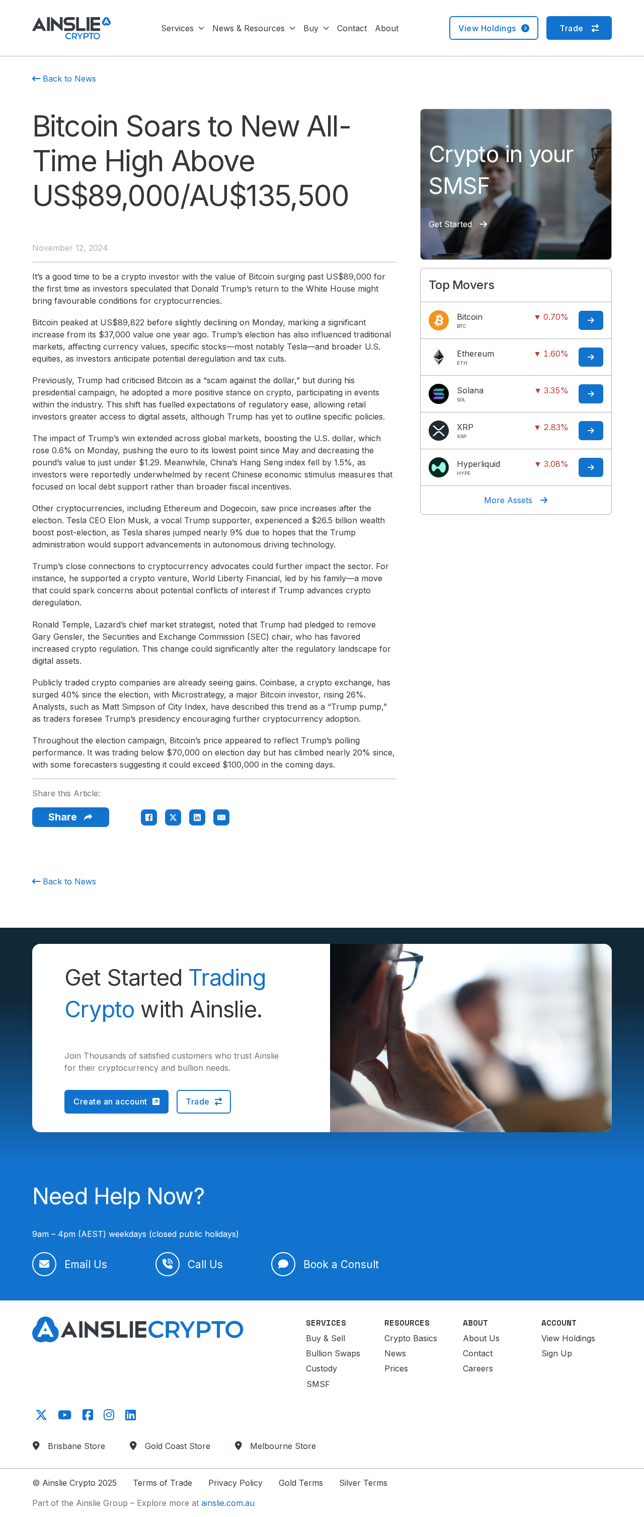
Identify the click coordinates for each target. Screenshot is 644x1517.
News (395, 1353)
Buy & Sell (325, 1338)
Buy (310, 28)
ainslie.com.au (228, 1503)
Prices (396, 1368)
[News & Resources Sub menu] (292, 28)
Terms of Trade (162, 1483)
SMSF (318, 1384)
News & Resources (248, 28)
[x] (39, 1415)
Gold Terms (301, 1483)
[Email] (221, 817)
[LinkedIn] (197, 817)
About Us (481, 1338)
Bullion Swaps (333, 1353)
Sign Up (556, 1353)
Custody (321, 1368)
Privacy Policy (235, 1483)
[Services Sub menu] (201, 28)
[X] (173, 817)
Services (177, 28)
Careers (478, 1368)
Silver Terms (363, 1483)
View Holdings (487, 28)
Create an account (110, 1101)
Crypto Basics (410, 1338)
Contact (352, 28)
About (386, 28)
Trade (571, 28)
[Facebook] (149, 817)
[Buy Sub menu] (326, 28)
